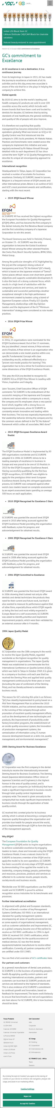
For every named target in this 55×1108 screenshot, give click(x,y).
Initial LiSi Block (9, 1049)
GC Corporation (34, 1045)
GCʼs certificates (39, 958)
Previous (8, 13)
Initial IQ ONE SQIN (10, 1046)
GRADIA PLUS (8, 1043)
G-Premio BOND (9, 1036)
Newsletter (33, 1032)
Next (47, 13)
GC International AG (36, 1049)
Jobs (30, 1022)
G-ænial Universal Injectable (14, 1032)
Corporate (32, 1025)
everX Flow (8, 1056)
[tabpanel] (27, 26)
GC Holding (33, 1042)
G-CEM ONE (8, 1025)
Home (4, 49)
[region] (27, 1088)
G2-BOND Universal (11, 1022)
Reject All (27, 1096)
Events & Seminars (36, 1029)
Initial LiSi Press (9, 1053)
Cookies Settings (27, 1089)
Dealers (31, 1065)
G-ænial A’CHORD (10, 1029)
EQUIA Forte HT (9, 1039)
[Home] (10, 3)
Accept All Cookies (27, 1103)
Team (31, 1062)
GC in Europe (12, 49)
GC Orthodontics (34, 1052)
